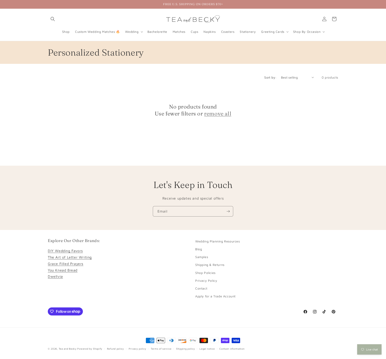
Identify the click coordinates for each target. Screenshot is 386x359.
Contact (201, 288)
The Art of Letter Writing (70, 257)
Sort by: (270, 77)
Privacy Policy (206, 280)
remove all (217, 113)
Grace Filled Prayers (65, 264)
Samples (201, 257)
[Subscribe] (228, 211)
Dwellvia (55, 277)
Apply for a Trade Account (215, 296)
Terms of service (161, 348)
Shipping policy (185, 348)
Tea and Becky (68, 348)
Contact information (231, 348)
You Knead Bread (63, 270)
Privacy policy (137, 348)
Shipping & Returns (209, 265)
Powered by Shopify (89, 348)
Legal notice (207, 348)
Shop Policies (205, 273)
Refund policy (115, 348)
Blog (198, 249)
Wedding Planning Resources (217, 241)
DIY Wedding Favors (65, 251)
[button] (53, 19)
